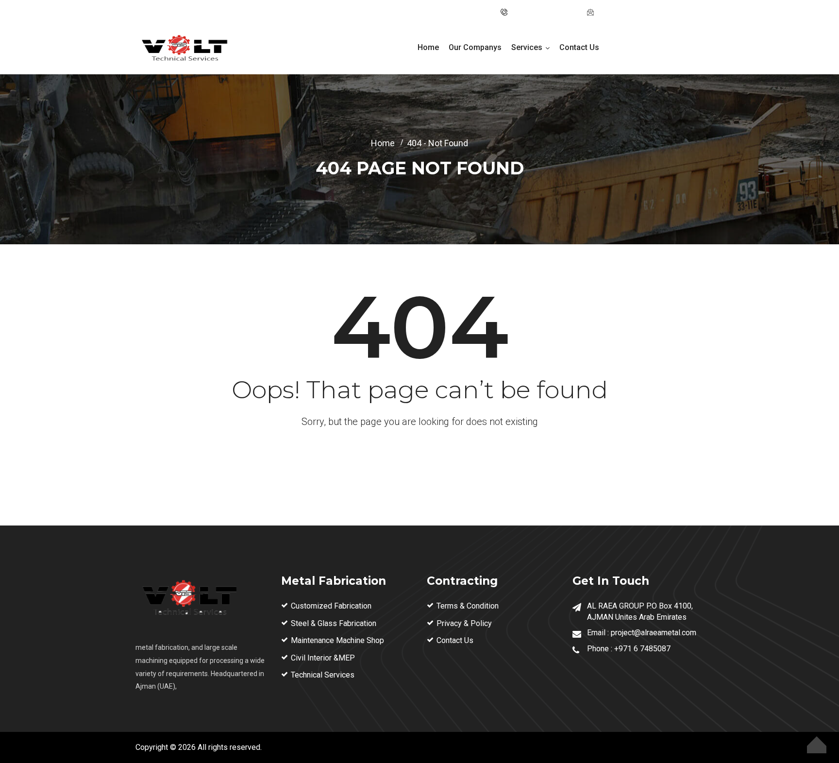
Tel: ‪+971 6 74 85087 (544, 12)
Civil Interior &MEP (323, 657)
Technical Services (322, 674)
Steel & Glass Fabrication (333, 623)
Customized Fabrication (331, 605)
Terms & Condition (467, 605)
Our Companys (475, 47)
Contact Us (579, 47)
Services (526, 47)
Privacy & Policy (464, 623)
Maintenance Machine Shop (337, 640)
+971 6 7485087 (642, 648)
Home (428, 47)
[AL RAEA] (184, 49)
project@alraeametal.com (639, 12)
